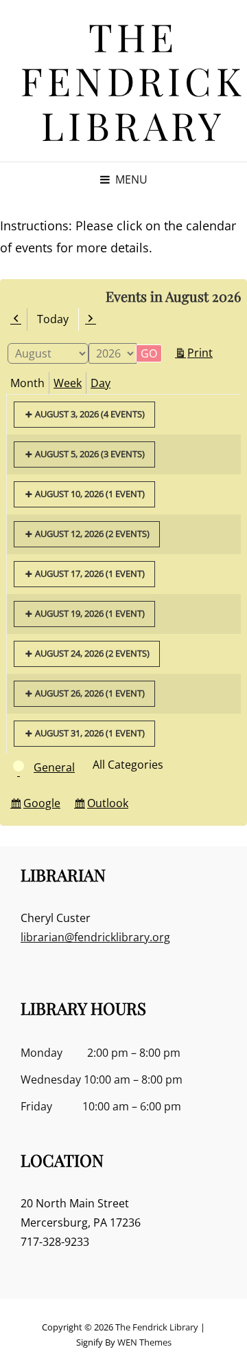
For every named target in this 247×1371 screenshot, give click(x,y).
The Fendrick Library (133, 80)
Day (100, 383)
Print (202, 353)
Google (43, 805)
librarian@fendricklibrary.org (95, 937)
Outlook (109, 805)
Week (68, 383)
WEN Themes (144, 1342)
